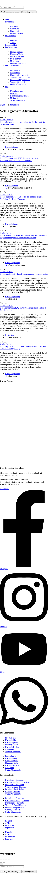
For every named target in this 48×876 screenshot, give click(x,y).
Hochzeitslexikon (17, 56)
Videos (13, 43)
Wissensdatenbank (17, 100)
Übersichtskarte (16, 33)
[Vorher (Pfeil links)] (1, 862)
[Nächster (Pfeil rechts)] (4, 862)
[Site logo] (19, 4)
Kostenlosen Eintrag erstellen (17, 782)
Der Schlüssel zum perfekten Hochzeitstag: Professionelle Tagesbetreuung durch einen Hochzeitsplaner (23, 236)
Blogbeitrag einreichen (19, 96)
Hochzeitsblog (11, 45)
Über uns (14, 93)
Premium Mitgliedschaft (20, 80)
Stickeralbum (15, 59)
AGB (7, 823)
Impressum (9, 828)
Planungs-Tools (16, 54)
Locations (14, 26)
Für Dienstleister (11, 66)
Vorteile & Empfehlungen (20, 77)
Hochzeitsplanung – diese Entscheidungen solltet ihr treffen (24, 274)
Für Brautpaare (11, 47)
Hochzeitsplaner (16, 52)
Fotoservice (15, 70)
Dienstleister (15, 31)
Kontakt (8, 821)
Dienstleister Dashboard (14, 780)
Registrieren (14, 105)
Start (7, 19)
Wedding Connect (17, 82)
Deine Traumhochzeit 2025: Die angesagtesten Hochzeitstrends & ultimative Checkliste (19, 159)
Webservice (15, 73)
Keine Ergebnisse (28, 12)
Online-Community (18, 63)
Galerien (13, 40)
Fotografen (14, 29)
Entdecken (9, 22)
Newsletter (14, 61)
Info (6, 86)
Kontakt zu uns (16, 91)
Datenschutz (10, 825)
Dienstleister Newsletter (19, 75)
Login (2, 105)
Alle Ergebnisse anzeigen (10, 12)
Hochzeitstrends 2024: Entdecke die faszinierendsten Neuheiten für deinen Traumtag (21, 198)
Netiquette (14, 98)
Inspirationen (10, 36)
